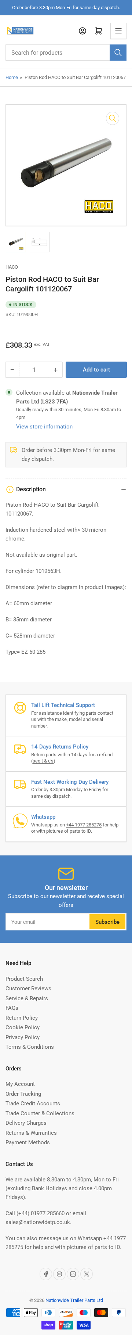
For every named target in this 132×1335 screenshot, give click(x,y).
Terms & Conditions (30, 1047)
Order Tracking (23, 1094)
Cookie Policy (23, 1027)
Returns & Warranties (31, 1133)
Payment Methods (28, 1142)
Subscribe (107, 922)
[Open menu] (118, 31)
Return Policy (22, 1018)
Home (12, 77)
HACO (12, 267)
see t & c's (43, 761)
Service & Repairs (27, 998)
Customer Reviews (28, 988)
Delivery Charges (26, 1123)
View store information (44, 426)
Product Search (24, 979)
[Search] (118, 52)
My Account (20, 1084)
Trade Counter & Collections (40, 1113)
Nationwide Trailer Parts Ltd (74, 1300)
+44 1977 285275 (84, 825)
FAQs (12, 1008)
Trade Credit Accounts (33, 1103)
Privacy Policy (23, 1037)
